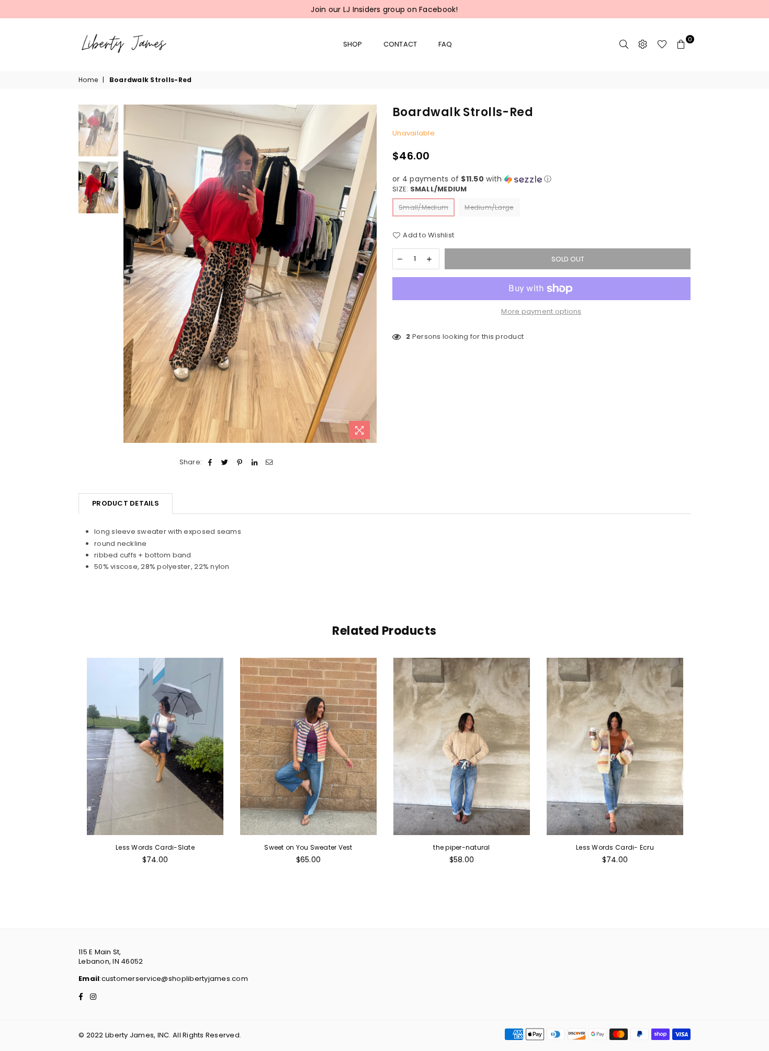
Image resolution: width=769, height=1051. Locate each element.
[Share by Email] (269, 462)
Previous (132, 275)
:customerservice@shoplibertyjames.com (173, 979)
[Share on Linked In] (254, 462)
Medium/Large (489, 207)
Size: (429, 189)
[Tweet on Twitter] (225, 462)
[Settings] (643, 44)
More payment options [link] (541, 311)
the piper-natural (461, 847)
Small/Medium (423, 207)
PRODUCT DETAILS (125, 503)
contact (400, 44)
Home (88, 80)
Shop (353, 44)
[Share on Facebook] (210, 462)
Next (367, 275)
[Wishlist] (662, 44)
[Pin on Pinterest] (240, 462)
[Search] (624, 44)
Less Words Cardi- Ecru (615, 847)
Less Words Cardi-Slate (155, 847)
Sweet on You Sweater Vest (308, 847)
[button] (541, 179)
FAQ (445, 44)
